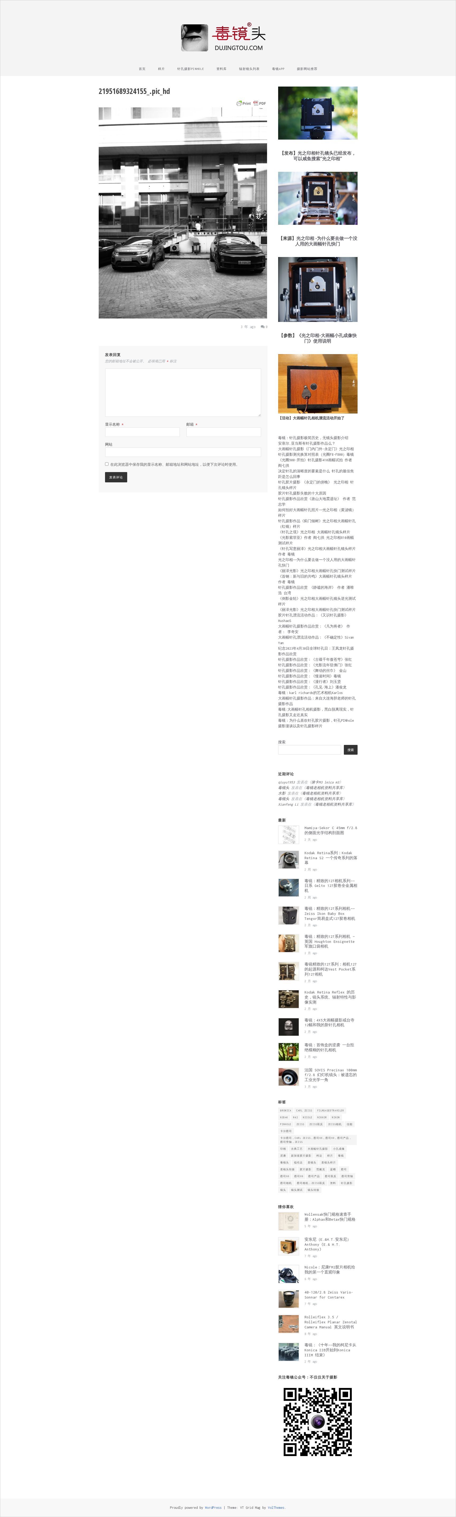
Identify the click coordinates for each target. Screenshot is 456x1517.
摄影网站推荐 (307, 68)
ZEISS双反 (316, 1124)
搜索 (282, 742)
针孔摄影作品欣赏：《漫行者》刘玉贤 (309, 682)
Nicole (307, 1117)
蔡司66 (284, 1176)
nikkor (322, 1117)
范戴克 (320, 1169)
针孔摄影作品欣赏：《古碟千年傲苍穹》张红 (315, 660)
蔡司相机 (286, 1183)
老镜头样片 (328, 1162)
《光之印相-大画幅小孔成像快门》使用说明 (327, 338)
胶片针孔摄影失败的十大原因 (302, 493)
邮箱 (191, 424)
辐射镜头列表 (249, 68)
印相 (283, 1148)
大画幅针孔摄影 (318, 1148)
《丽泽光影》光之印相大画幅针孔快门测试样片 (317, 571)
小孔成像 (339, 1148)
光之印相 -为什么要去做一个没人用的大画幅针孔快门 (326, 241)
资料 (333, 1183)
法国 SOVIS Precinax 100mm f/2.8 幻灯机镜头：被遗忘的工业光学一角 (331, 1075)
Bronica (285, 1110)
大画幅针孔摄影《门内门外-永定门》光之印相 (316, 449)
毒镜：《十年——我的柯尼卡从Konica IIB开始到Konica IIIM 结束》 (330, 1350)
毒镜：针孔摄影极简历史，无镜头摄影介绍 (313, 438)
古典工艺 (297, 1148)
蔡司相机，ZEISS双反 (311, 1183)
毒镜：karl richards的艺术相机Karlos (310, 693)
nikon (336, 1117)
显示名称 (114, 424)
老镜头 (312, 1162)
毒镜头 (284, 1162)
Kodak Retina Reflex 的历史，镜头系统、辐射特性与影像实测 (330, 997)
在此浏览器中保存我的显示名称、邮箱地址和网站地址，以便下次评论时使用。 (175, 465)
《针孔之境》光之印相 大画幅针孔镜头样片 (314, 532)
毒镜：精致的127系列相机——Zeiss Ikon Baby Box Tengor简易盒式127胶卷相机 (330, 913)
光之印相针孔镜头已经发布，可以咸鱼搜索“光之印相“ (324, 155)
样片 (161, 68)
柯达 (319, 1155)
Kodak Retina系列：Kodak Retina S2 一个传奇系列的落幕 (331, 858)
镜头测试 (297, 1189)
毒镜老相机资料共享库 (324, 788)
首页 (142, 68)
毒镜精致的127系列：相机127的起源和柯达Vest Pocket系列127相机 (331, 969)
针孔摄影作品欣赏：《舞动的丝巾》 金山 (312, 671)
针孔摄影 (347, 1183)
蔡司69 (298, 1176)
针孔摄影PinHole (190, 68)
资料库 (221, 68)
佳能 (350, 1124)
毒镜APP (278, 68)
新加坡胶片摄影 (301, 1155)
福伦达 (298, 1162)
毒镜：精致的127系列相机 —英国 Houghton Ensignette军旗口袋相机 (330, 941)
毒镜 (341, 1155)
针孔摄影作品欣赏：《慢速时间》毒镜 (309, 676)
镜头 (283, 1189)
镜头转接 (313, 1189)
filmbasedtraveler (330, 1110)
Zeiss (300, 1124)
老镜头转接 (287, 1169)
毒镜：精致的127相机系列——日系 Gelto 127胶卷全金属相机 (331, 886)
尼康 (283, 1155)
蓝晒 (333, 1169)
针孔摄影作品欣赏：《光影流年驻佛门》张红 (315, 665)
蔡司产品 (314, 1176)
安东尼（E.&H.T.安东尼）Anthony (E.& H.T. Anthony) (328, 1244)
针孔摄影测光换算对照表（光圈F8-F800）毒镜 (316, 454)
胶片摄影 (305, 1169)
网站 (108, 444)
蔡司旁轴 (347, 1176)
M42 (295, 1117)
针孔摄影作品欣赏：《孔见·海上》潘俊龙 (312, 687)
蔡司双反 (330, 1176)
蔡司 (344, 1169)
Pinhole (285, 1124)
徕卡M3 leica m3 (325, 782)
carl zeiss (304, 1110)
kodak (284, 1117)
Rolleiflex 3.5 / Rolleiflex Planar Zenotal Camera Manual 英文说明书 (331, 1322)
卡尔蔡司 (286, 1131)
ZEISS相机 (335, 1124)
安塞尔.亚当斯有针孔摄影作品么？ (306, 443)
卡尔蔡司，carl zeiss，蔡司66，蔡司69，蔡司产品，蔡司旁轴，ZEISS (316, 1139)
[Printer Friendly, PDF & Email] (251, 103)
